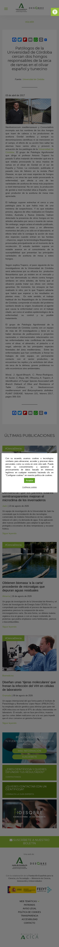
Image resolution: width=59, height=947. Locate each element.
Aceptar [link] (29, 480)
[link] (55, 12)
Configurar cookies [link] (29, 487)
